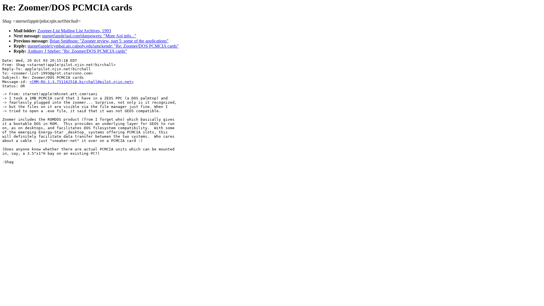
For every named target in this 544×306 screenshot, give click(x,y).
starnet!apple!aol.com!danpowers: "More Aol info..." (89, 35)
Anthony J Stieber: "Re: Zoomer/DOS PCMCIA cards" (77, 51)
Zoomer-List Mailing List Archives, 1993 (74, 30)
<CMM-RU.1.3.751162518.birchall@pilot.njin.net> (81, 82)
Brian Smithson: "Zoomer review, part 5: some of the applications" (109, 41)
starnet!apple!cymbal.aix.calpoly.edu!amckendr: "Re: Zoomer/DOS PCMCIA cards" (103, 46)
